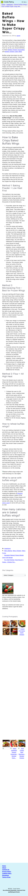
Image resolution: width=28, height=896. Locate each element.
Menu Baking (8, 551)
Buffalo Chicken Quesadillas (16, 49)
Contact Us (5, 869)
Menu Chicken (17, 551)
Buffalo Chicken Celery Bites (13, 51)
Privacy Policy (6, 871)
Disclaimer (5, 875)
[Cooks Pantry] (7, 2)
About (4, 868)
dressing (19, 493)
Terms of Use (6, 877)
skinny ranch (6, 503)
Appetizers (9, 4)
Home (3, 4)
